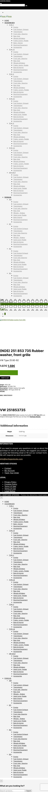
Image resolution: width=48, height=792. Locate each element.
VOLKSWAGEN (9, 23)
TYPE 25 (12, 99)
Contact (7, 468)
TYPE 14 (12, 49)
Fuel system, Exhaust (20, 204)
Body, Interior (18, 43)
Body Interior (17, 217)
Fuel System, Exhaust (20, 29)
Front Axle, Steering (20, 34)
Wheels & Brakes (19, 38)
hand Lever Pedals (19, 240)
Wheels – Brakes (19, 213)
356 (10, 199)
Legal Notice (9, 491)
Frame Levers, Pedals (20, 41)
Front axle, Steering (20, 58)
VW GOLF (12, 173)
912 (10, 249)
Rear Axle (16, 36)
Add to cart (5, 378)
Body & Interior (18, 67)
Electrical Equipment (20, 45)
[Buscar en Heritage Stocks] (26, 5)
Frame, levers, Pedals (20, 65)
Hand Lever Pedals (19, 215)
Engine (15, 27)
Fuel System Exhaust (20, 228)
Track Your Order (11, 473)
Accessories (17, 47)
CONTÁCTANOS (5, 1)
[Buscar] (1, 3)
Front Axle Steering (20, 233)
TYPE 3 (11, 123)
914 (10, 273)
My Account (9, 470)
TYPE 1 (11, 25)
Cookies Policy (10, 484)
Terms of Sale (10, 486)
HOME (6, 20)
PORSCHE (7, 197)
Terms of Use (10, 489)
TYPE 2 (11, 74)
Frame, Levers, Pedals (21, 90)
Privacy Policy (10, 482)
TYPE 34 (12, 148)
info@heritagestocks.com (11, 459)
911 (10, 224)
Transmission (17, 32)
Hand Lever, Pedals (20, 114)
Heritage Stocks (35, 417)
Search (28, 791)
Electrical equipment (20, 220)
